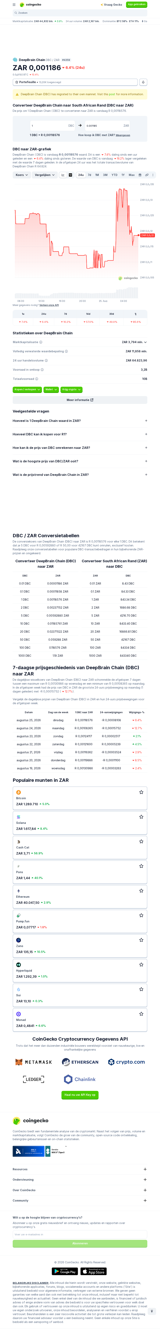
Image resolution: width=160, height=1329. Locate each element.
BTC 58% (122, 21)
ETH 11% (134, 21)
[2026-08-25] (140, 175)
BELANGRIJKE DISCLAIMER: (31, 1282)
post (112, 94)
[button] (80, 400)
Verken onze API (49, 305)
